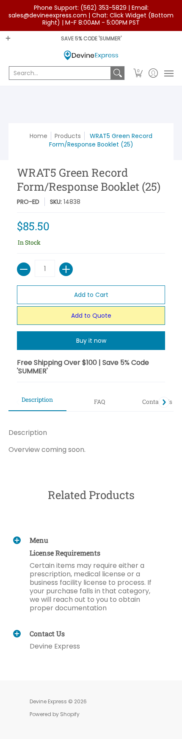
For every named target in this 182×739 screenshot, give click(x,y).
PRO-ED (28, 201)
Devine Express (48, 701)
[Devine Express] (91, 55)
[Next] (164, 402)
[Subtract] (23, 269)
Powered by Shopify (55, 714)
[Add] (66, 269)
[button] (138, 73)
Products (68, 136)
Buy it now (91, 340)
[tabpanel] (91, 437)
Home (38, 136)
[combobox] (60, 73)
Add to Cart (91, 295)
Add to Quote (91, 315)
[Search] (117, 73)
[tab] (37, 402)
